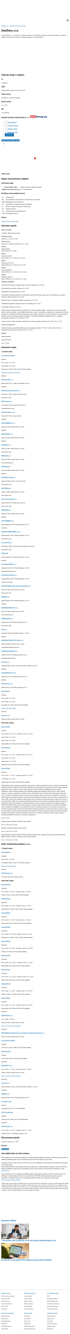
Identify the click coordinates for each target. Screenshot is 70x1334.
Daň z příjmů (27, 1318)
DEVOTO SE (4, 553)
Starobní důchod (28, 1298)
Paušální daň (4, 1309)
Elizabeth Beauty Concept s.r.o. (10, 390)
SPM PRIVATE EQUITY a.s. (9, 575)
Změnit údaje (5, 1149)
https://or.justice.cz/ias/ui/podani (10, 1180)
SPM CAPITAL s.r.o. (7, 683)
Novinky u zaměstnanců (52, 1306)
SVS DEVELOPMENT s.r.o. (9, 564)
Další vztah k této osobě (8, 708)
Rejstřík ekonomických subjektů (18, 26)
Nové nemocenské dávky (53, 1304)
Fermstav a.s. (5, 662)
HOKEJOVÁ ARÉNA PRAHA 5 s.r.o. (10, 531)
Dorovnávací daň (5, 1301)
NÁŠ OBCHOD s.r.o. (7, 434)
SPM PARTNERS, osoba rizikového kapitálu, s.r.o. (16, 586)
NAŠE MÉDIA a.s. (6, 510)
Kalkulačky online (51, 1316)
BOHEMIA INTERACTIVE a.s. (9, 651)
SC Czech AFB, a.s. (6, 542)
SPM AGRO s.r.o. (6, 445)
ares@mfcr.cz (5, 1170)
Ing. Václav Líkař (6, 1101)
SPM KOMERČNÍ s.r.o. (7, 521)
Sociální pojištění (28, 1296)
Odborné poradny (51, 1326)
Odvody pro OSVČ (5, 1298)
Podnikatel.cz (4, 26)
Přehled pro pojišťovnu (29, 1326)
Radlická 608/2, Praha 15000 (10, 221)
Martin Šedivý (5, 691)
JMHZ (48, 1296)
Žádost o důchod (28, 1301)
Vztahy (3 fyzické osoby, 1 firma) (10, 140)
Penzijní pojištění (28, 1306)
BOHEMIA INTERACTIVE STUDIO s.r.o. (12, 640)
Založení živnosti (5, 1316)
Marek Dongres (6, 1051)
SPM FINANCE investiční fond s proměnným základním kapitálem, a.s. (22, 1033)
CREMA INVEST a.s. (7, 618)
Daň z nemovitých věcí (6, 1304)
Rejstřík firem (50, 1329)
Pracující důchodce (28, 1309)
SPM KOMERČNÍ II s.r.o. (8, 423)
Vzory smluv (50, 1321)
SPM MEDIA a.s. (6, 466)
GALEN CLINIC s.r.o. (7, 379)
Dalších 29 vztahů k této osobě (10, 372)
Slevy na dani (27, 1321)
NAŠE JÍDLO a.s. (6, 455)
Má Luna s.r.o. (5, 715)
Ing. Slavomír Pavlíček (8, 355)
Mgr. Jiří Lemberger (7, 1112)
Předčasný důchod (28, 1304)
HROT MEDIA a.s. (6, 488)
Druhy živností (4, 1318)
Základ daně (27, 1316)
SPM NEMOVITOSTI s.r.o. (8, 673)
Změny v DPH (4, 1306)
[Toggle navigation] (67, 20)
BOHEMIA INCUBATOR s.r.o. (9, 608)
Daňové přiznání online (29, 1329)
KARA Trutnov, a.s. (6, 401)
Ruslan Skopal (5, 727)
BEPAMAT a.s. (5, 597)
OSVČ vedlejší (4, 1329)
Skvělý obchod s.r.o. (7, 873)
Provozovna (4, 1323)
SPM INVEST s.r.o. (6, 1065)
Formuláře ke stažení (52, 1323)
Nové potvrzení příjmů (52, 1298)
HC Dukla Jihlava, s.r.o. (8, 412)
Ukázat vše (9, 134)
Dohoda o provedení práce (7, 1296)
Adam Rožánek (5, 747)
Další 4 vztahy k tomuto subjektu (11, 1076)
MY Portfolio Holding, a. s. (9, 499)
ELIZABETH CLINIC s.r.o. (8, 477)
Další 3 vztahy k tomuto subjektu (11, 1026)
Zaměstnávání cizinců (52, 1309)
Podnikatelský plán (5, 1321)
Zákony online (50, 1318)
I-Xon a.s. (4, 629)
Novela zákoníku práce (52, 1301)
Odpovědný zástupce (6, 1326)
